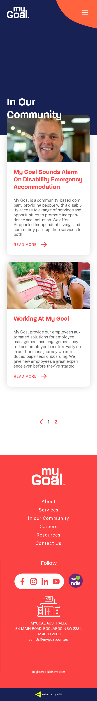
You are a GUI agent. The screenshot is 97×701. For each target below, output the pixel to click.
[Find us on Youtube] (56, 581)
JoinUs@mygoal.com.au (48, 639)
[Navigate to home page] (18, 12)
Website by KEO (51, 694)
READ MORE (25, 245)
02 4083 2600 (49, 634)
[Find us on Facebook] (22, 581)
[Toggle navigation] (85, 12)
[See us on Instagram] (33, 581)
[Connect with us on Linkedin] (45, 581)
